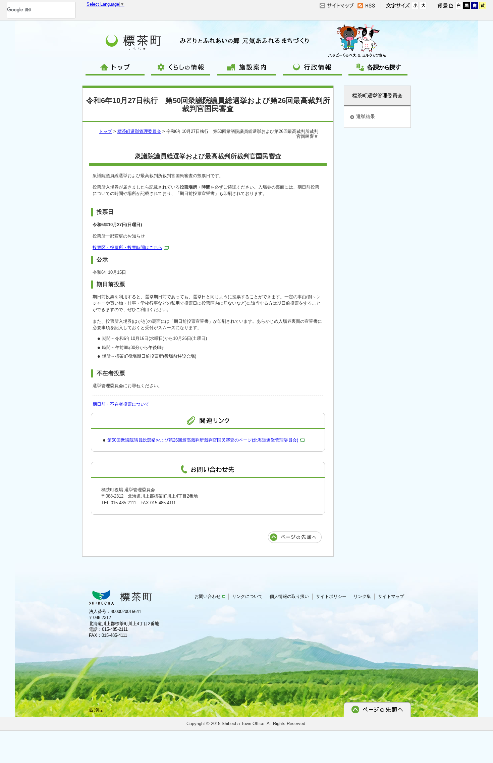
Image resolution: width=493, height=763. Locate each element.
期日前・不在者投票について (121, 404)
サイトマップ (391, 596)
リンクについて (247, 596)
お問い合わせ (208, 596)
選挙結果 (365, 116)
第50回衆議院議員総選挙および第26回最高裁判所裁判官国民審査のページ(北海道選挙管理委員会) (202, 440)
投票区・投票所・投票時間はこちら (127, 247)
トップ (105, 131)
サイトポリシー (331, 596)
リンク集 (362, 596)
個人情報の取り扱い (289, 596)
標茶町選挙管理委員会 (139, 131)
